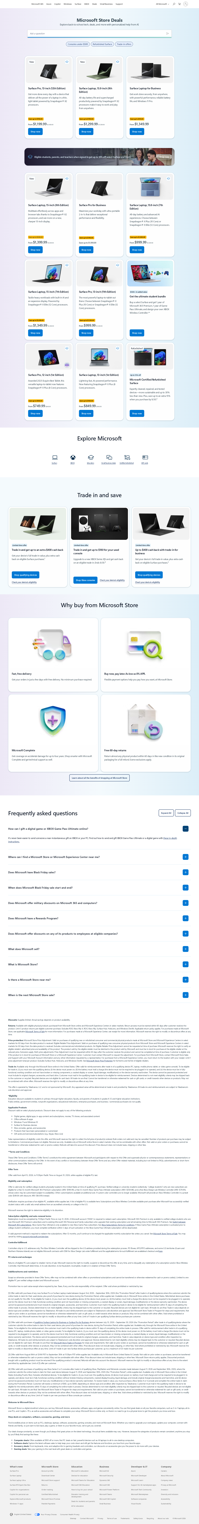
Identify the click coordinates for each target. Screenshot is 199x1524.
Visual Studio (136, 1504)
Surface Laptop (15, 1475)
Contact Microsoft (87, 1518)
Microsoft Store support (51, 1480)
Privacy (100, 1518)
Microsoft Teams (106, 1494)
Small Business (106, 4)
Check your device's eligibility (24, 582)
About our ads (163, 1518)
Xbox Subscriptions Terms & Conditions (118, 1224)
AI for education (77, 1506)
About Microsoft (167, 1475)
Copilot (57, 4)
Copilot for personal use (19, 1494)
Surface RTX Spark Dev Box (20, 1485)
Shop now (35, 131)
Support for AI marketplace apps (143, 1485)
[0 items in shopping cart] (179, 3)
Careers (164, 1471)
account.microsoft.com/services (35, 1236)
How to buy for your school (82, 1489)
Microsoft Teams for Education (83, 1480)
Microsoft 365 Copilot (108, 1499)
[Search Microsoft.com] (173, 3)
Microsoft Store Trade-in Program (68, 1342)
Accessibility (165, 1499)
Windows (68, 4)
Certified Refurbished (50, 1494)
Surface (78, 4)
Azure (48, 4)
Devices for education (79, 1475)
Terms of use (112, 1518)
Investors (164, 1489)
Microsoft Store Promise (51, 1499)
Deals (94, 4)
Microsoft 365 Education (80, 1485)
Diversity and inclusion (169, 1494)
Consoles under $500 (78, 44)
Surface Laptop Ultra (18, 1480)
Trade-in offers (124, 44)
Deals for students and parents (83, 1501)
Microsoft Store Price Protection (99, 1060)
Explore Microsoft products (20, 1499)
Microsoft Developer (139, 1475)
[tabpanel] (99, 238)
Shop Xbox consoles (85, 580)
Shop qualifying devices (25, 574)
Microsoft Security (106, 1475)
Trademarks (125, 1518)
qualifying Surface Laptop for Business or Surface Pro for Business (61, 1322)
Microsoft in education (80, 1471)
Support (119, 4)
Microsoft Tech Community (141, 1489)
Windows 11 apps (16, 1504)
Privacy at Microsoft (168, 1485)
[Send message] (167, 33)
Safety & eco (138, 1518)
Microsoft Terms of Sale (35, 1031)
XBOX (86, 4)
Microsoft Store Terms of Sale (165, 1233)
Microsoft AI (104, 1471)
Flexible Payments (48, 1504)
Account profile (47, 1471)
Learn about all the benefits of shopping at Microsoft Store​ (99, 777)
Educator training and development (79, 1495)
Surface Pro (14, 1471)
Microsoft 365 (37, 4)
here (160, 1251)
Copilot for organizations (19, 1489)
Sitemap (73, 1518)
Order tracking (47, 1489)
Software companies (139, 1499)
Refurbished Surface (102, 44)
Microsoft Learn (137, 1480)
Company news (167, 1480)
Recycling (150, 1518)
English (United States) (22, 1514)
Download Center (48, 1475)
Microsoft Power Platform (109, 1489)
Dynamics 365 (105, 1480)
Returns (44, 1485)
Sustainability (166, 1504)
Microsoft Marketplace (139, 1494)
